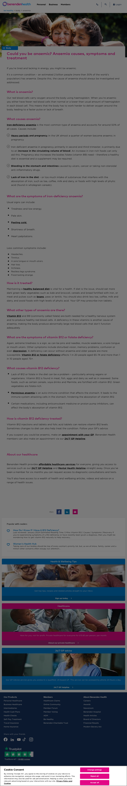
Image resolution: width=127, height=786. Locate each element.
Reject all (95, 776)
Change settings (94, 770)
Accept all (94, 783)
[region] (63, 776)
